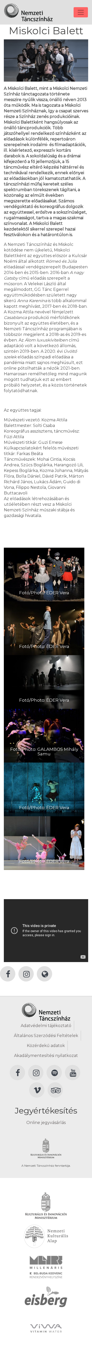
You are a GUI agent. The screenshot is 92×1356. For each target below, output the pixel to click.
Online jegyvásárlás (46, 1122)
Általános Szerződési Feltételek (46, 1035)
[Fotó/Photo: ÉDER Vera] (44, 574)
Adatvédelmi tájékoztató (46, 1025)
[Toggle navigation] (81, 12)
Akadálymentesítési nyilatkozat (46, 1055)
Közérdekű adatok (46, 1045)
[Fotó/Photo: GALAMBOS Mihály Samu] (44, 735)
